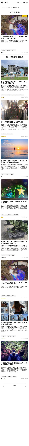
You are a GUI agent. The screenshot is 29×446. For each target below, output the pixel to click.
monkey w (3, 136)
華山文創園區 (10, 95)
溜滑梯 (8, 50)
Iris (1, 176)
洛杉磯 (9, 336)
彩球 (11, 134)
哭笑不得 (4, 255)
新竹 (3, 174)
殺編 (2, 217)
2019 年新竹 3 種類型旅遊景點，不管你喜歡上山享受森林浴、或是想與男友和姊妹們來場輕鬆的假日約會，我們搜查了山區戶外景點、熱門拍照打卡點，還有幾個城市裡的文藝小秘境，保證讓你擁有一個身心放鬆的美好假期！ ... (14, 167)
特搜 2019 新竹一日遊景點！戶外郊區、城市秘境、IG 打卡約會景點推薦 (14, 161)
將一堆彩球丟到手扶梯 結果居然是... (12, 122)
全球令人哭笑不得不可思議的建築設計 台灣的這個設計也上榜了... (14, 242)
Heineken (4, 214)
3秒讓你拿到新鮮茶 (19, 95)
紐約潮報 (4, 376)
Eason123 (3, 52)
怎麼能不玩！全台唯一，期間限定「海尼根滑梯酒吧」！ (14, 202)
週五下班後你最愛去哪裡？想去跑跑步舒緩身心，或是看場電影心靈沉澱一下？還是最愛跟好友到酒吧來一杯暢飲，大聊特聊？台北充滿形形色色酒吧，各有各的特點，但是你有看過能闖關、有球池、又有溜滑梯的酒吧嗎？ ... (14, 208)
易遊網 (3, 50)
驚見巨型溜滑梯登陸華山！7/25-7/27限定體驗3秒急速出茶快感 (14, 82)
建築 (9, 255)
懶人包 (13, 50)
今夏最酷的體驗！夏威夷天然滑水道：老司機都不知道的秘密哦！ (14, 363)
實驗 (7, 134)
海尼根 (9, 214)
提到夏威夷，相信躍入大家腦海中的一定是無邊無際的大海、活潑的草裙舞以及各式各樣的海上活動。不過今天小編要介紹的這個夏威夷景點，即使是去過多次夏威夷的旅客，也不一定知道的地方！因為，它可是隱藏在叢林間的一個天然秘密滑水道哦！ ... (14, 369)
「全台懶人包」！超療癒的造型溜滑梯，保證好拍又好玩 (14, 37)
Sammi (2, 97)
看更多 (14, 385)
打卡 (7, 174)
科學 (3, 134)
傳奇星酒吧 (15, 214)
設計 (13, 255)
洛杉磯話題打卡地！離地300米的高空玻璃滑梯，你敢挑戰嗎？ (14, 323)
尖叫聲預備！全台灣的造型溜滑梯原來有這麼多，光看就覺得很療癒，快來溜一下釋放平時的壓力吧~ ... (14, 41)
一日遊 (11, 174)
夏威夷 (14, 376)
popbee (4, 336)
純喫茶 (3, 95)
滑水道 (9, 376)
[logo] (4, 2)
